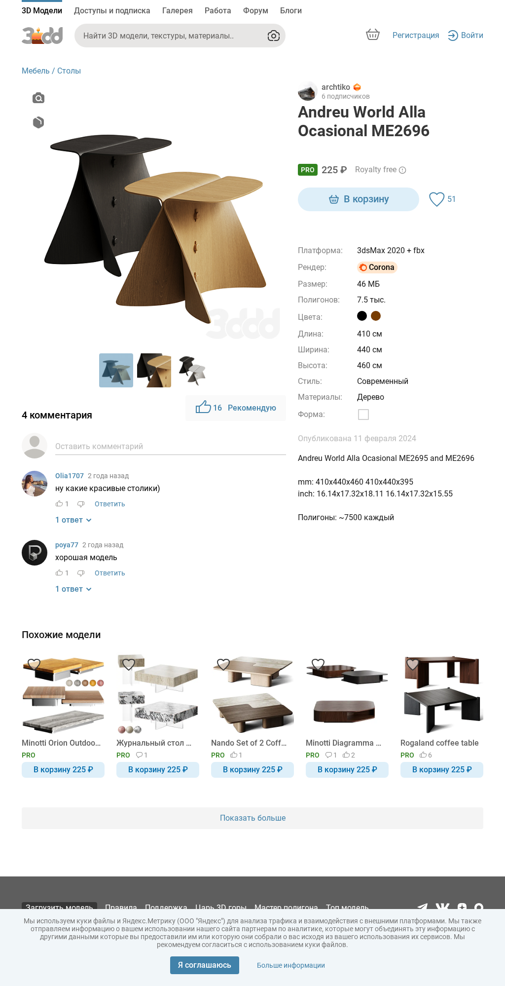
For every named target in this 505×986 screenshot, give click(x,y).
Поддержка (166, 907)
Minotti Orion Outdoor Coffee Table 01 (61, 743)
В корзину (366, 199)
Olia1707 (69, 476)
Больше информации (291, 965)
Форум (255, 10)
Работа (218, 10)
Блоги (291, 10)
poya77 (66, 545)
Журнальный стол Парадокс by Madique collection (156, 743)
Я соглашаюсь (204, 965)
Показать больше (253, 818)
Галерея (177, 10)
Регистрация (416, 35)
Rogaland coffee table (439, 743)
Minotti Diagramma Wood (345, 743)
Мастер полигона (286, 907)
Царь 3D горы (221, 907)
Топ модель (347, 907)
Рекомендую (244, 408)
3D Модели (42, 10)
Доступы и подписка (112, 10)
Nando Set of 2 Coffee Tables (250, 743)
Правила (121, 907)
